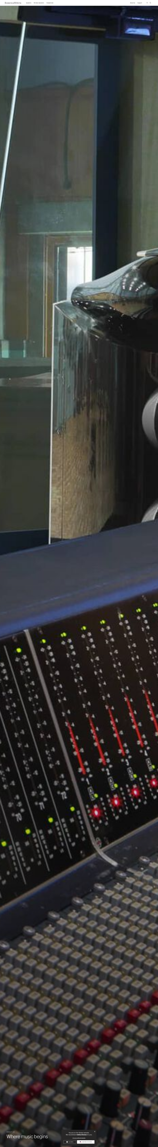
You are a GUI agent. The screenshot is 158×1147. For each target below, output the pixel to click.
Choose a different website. (79, 1138)
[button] (28, 3)
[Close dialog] (95, 1131)
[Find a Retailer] (147, 3)
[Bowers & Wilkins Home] (15, 3)
